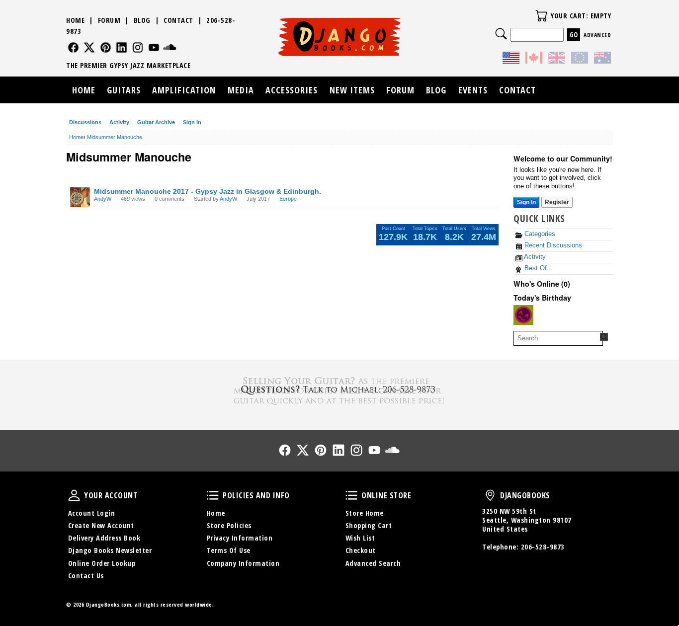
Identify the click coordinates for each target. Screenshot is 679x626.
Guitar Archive (156, 122)
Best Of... (537, 268)
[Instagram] (138, 47)
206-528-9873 (543, 546)
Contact (178, 20)
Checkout (360, 550)
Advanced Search (373, 563)
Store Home (364, 513)
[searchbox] (558, 338)
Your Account (74, 495)
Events (473, 90)
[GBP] (556, 59)
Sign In (192, 122)
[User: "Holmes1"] (523, 315)
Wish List (360, 538)
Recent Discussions (552, 245)
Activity (119, 122)
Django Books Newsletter (110, 550)
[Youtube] (154, 47)
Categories (538, 233)
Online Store (351, 495)
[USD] (511, 59)
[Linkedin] (121, 47)
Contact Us (86, 575)
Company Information (243, 563)
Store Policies (229, 525)
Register (557, 202)
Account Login (91, 513)
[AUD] (602, 59)
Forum (109, 20)
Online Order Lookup (102, 563)
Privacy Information (240, 538)
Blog (142, 20)
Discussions (85, 122)
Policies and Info (213, 495)
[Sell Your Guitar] (339, 389)
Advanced (597, 35)
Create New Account (101, 525)
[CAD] (533, 59)
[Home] (340, 37)
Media (241, 90)
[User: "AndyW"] (80, 197)
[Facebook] (73, 47)
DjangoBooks (490, 495)
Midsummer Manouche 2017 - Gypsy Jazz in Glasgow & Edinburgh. (207, 191)
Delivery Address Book (104, 538)
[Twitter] (89, 47)
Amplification (184, 90)
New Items (352, 90)
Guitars (124, 90)
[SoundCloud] (170, 47)
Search (501, 34)
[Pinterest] (105, 47)
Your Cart (541, 16)
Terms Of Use (229, 550)
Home (75, 20)
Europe (288, 199)
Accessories (291, 90)
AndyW (102, 199)
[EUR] (579, 59)
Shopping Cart (368, 525)
